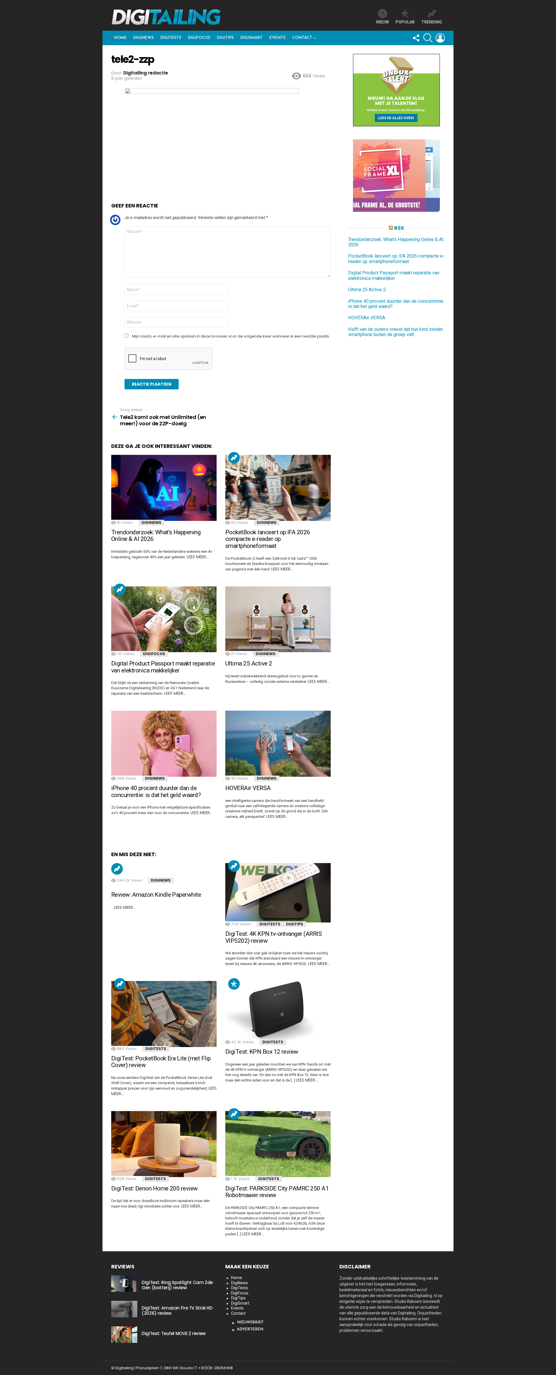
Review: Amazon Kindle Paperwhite (156, 894)
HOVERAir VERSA (248, 788)
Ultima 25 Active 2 (248, 663)
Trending (234, 458)
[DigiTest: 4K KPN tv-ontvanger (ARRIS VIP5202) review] (278, 892)
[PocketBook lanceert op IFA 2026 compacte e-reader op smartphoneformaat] (278, 488)
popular (405, 22)
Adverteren (250, 1329)
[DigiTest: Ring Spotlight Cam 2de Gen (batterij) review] (124, 1283)
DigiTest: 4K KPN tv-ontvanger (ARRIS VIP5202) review (273, 937)
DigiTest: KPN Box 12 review (261, 1051)
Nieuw (382, 22)
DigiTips (225, 38)
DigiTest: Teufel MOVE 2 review (174, 1333)
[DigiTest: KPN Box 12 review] (278, 1010)
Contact (302, 38)
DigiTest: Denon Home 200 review (154, 1188)
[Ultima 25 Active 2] (278, 619)
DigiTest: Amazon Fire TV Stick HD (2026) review (177, 1310)
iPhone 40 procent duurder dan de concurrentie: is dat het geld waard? (156, 791)
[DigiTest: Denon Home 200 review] (164, 1144)
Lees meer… (198, 557)
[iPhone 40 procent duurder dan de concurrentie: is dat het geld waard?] (164, 744)
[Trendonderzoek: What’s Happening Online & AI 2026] (164, 488)
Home (120, 38)
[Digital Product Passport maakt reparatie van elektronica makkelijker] (164, 619)
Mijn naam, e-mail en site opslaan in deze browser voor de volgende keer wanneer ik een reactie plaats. (231, 336)
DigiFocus (199, 38)
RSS (399, 227)
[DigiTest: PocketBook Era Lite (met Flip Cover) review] (164, 1014)
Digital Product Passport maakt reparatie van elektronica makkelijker (163, 667)
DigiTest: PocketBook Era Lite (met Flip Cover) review (161, 1062)
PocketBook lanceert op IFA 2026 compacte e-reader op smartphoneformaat (267, 539)
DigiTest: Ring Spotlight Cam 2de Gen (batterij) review (177, 1285)
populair (234, 984)
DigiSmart (251, 38)
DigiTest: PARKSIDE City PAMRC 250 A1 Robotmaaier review (277, 1192)
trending (431, 22)
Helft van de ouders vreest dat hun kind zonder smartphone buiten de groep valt (395, 332)
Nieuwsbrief (250, 1322)
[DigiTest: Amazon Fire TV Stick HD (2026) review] (124, 1309)
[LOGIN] (440, 38)
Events (277, 38)
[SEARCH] (428, 38)
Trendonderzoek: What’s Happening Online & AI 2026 (155, 536)
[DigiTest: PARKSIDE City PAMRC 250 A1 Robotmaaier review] (278, 1144)
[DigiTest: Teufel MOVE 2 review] (124, 1334)
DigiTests (170, 38)
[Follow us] (415, 38)
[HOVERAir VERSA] (278, 744)
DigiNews (143, 38)
